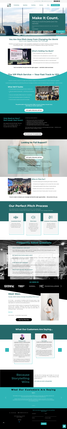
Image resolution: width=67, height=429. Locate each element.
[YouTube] (59, 1)
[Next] (60, 350)
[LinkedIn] (54, 1)
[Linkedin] (19, 421)
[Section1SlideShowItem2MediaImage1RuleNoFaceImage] (33, 405)
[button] (42, 5)
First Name (34, 413)
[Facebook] (56, 1)
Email (46, 413)
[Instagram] (57, 1)
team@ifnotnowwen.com (47, 1)
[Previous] (7, 350)
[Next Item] (61, 286)
